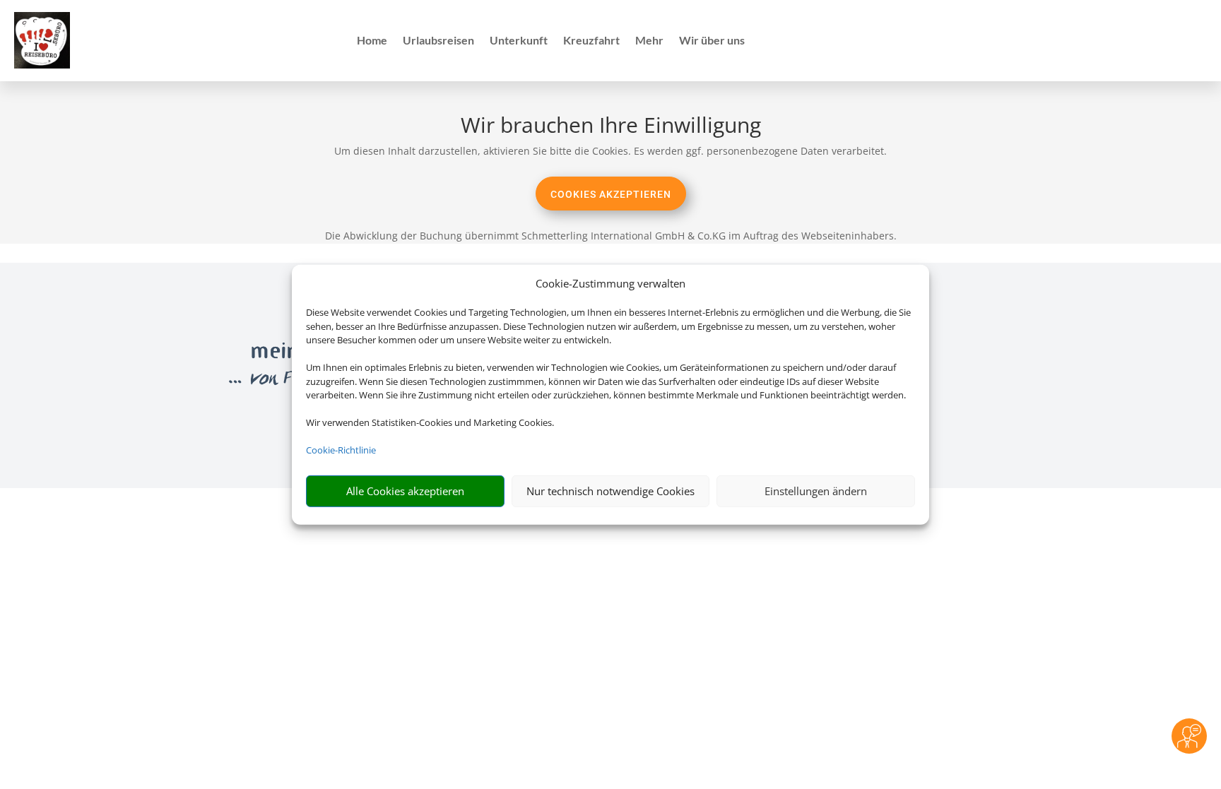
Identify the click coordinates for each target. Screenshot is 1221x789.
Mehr (649, 41)
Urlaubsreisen (438, 41)
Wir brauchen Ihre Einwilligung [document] (611, 126)
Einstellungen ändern (816, 491)
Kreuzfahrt (591, 41)
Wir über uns (712, 41)
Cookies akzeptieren (610, 194)
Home (372, 41)
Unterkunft (519, 41)
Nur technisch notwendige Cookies (610, 491)
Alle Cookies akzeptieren (405, 491)
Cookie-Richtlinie (341, 450)
